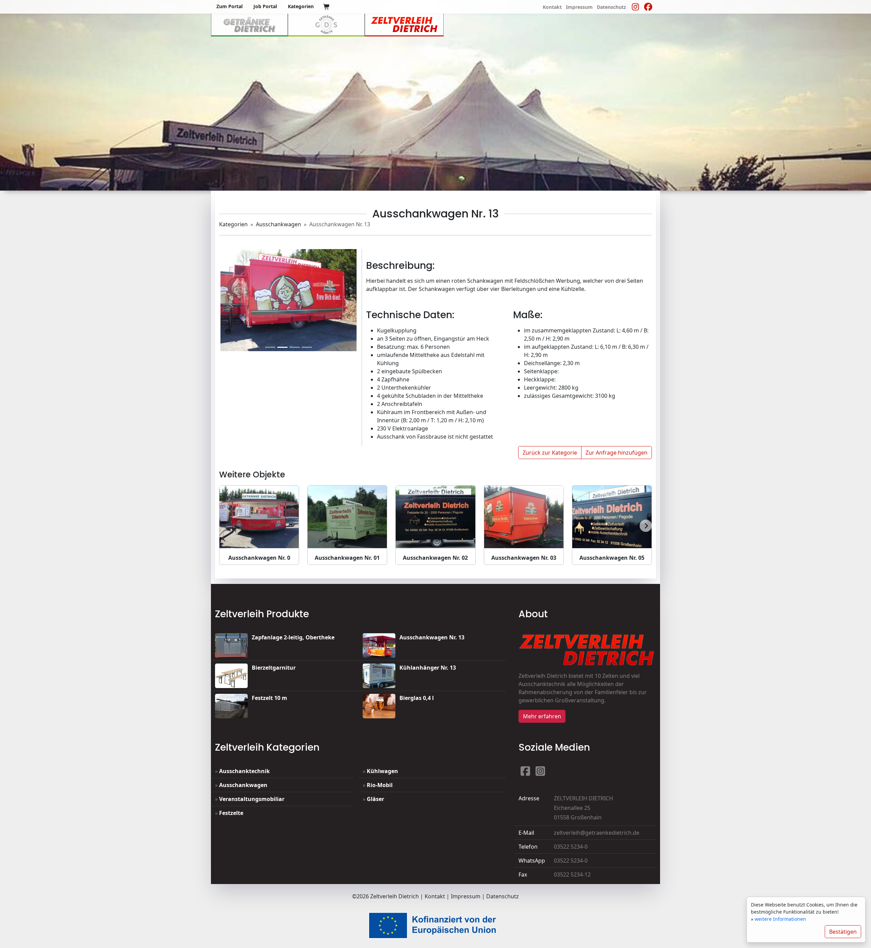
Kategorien (233, 224)
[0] (326, 7)
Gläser (375, 799)
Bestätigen (843, 931)
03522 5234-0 (571, 846)
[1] (282, 347)
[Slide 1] (270, 347)
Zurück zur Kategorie (550, 452)
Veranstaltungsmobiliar (251, 799)
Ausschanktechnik (244, 771)
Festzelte (231, 813)
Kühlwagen (382, 771)
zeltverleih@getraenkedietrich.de (596, 832)
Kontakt (435, 896)
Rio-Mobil (380, 785)
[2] (295, 347)
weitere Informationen (780, 919)
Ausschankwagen (278, 224)
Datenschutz (502, 896)
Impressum (465, 896)
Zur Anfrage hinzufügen (616, 452)
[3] (307, 347)
